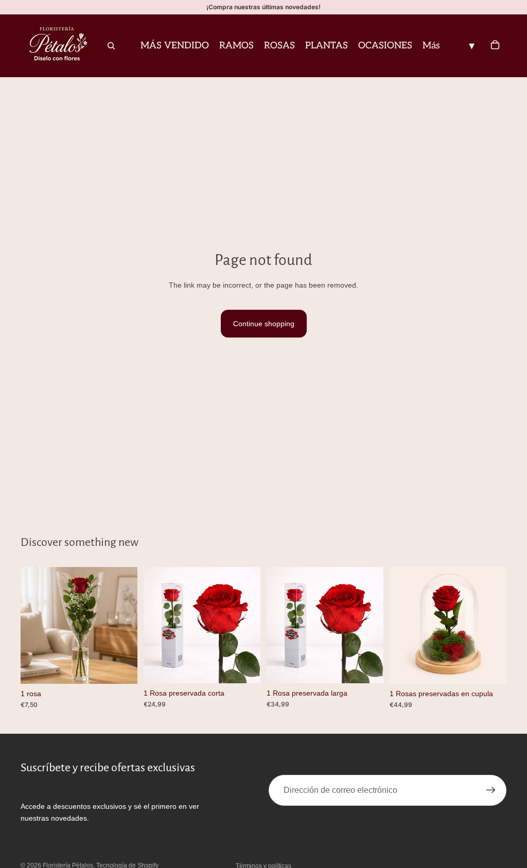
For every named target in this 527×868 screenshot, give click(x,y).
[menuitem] (431, 46)
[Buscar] (111, 45)
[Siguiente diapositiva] (495, 625)
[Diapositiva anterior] (401, 625)
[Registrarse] (491, 790)
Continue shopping (263, 324)
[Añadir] (121, 668)
